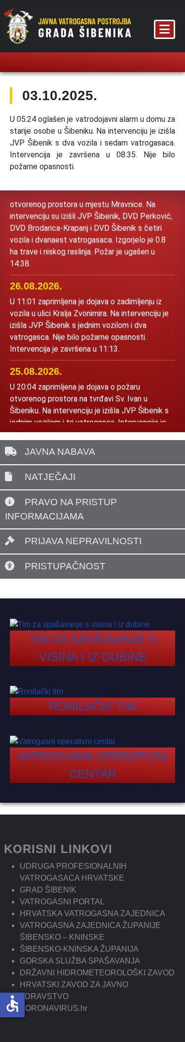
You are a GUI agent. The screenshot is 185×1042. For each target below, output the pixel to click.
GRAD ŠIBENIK (48, 890)
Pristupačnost (64, 566)
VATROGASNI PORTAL (62, 901)
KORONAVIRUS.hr (53, 1008)
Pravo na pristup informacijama (61, 509)
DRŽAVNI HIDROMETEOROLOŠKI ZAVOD (97, 972)
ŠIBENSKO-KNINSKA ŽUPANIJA (79, 949)
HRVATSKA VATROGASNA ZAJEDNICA (92, 913)
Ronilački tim (93, 706)
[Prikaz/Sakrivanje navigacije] (164, 29)
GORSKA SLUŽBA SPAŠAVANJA (80, 961)
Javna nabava (58, 452)
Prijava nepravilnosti (82, 541)
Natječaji (48, 477)
